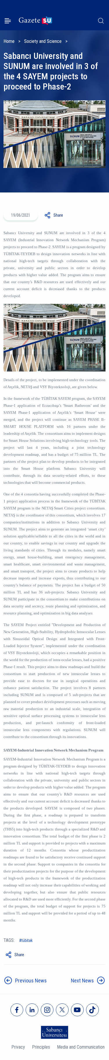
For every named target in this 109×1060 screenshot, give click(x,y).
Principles (41, 1047)
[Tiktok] (92, 1009)
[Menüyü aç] (8, 20)
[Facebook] (16, 1009)
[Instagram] (47, 1009)
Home (9, 41)
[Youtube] (77, 1009)
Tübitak (27, 940)
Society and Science (43, 41)
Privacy (18, 1047)
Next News (82, 980)
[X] (62, 1009)
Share (58, 215)
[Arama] (100, 20)
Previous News (31, 980)
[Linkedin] (32, 1009)
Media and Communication (81, 1047)
